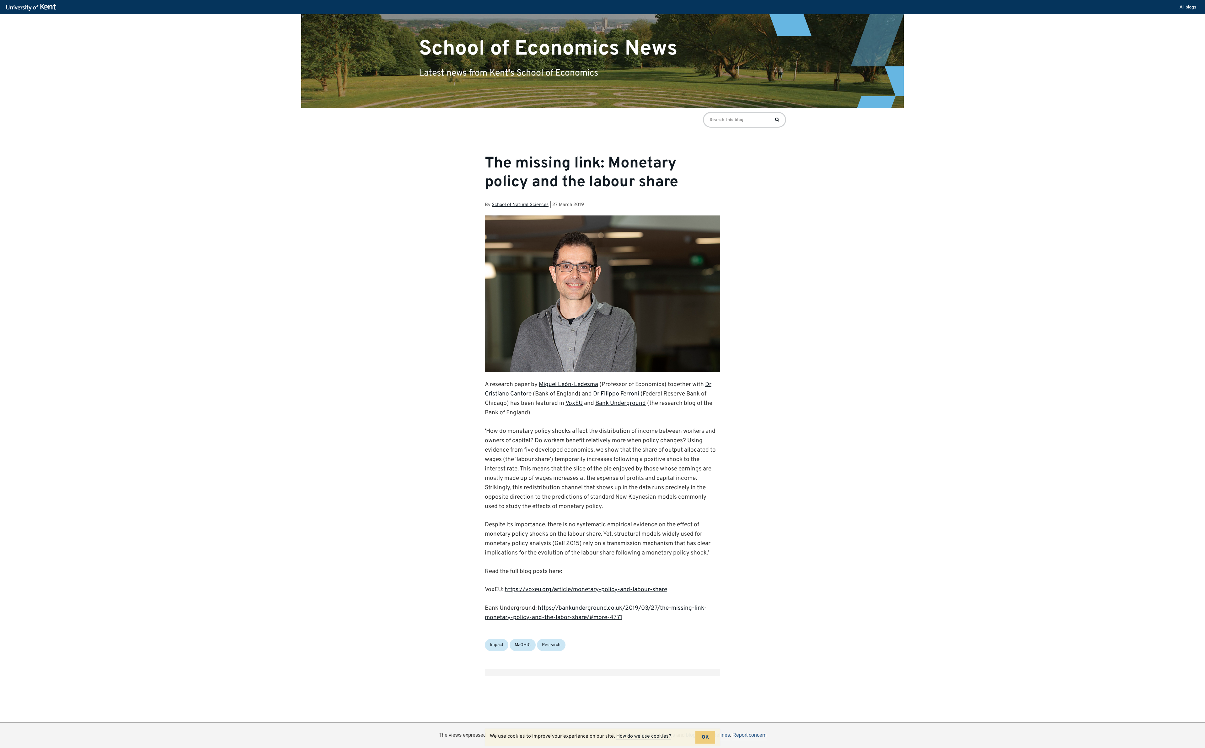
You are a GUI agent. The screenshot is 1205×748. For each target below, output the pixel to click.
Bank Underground (620, 403)
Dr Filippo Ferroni (616, 394)
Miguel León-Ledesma (568, 384)
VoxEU (574, 403)
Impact (496, 645)
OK (705, 737)
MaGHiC (523, 645)
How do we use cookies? (643, 736)
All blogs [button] (1188, 6)
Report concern (749, 735)
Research (551, 645)
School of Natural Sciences (520, 205)
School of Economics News (548, 48)
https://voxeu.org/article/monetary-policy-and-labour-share (586, 589)
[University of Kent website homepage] (32, 7)
